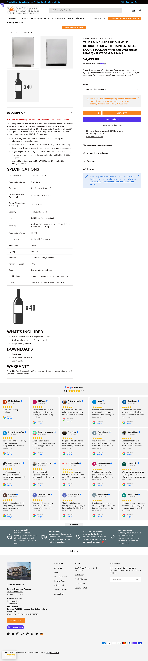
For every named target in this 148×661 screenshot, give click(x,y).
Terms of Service (61, 589)
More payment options (112, 125)
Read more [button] (37, 417)
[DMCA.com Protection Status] (52, 652)
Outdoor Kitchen (38, 18)
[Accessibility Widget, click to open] (2, 5)
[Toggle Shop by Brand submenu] (22, 22)
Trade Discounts (81, 579)
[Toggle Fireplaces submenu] (18, 18)
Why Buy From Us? (129, 2)
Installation (79, 575)
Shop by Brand (13, 22)
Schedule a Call (81, 588)
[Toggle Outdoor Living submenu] (83, 18)
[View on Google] (5, 402)
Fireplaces (11, 18)
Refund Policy (59, 581)
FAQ (56, 572)
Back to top (74, 551)
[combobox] (85, 10)
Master (85, 85)
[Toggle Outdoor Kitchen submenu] (48, 18)
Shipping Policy (60, 576)
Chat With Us (99, 18)
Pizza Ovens (57, 18)
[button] (139, 10)
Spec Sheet (16, 354)
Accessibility (59, 594)
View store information (94, 137)
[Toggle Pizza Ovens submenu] (64, 18)
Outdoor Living (75, 18)
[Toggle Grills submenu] (28, 18)
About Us (58, 568)
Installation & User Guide (22, 357)
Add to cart (122, 113)
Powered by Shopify (39, 652)
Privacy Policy (59, 585)
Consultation (80, 583)
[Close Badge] (16, 651)
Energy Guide (17, 361)
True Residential (89, 38)
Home (9, 33)
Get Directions (16, 620)
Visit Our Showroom (74, 27)
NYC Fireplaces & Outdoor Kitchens (22, 652)
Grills (23, 18)
